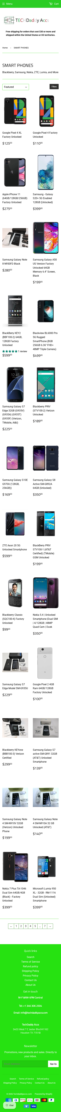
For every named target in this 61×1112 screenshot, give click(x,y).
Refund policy (30, 966)
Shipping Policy (30, 970)
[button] (10, 351)
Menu (9, 3)
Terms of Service (30, 961)
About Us (30, 984)
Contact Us (31, 980)
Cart (56, 3)
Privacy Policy (30, 975)
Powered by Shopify (43, 1094)
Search (30, 957)
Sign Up (53, 1064)
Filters (54, 86)
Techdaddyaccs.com (22, 1094)
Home (5, 48)
